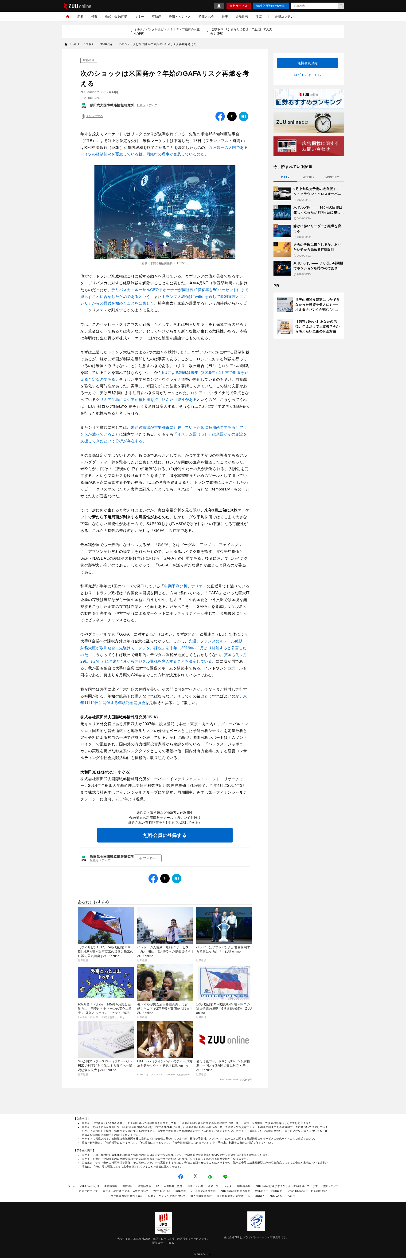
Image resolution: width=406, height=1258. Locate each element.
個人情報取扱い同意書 (230, 1196)
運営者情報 (111, 1186)
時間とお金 (207, 16)
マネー (139, 16)
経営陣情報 (145, 1186)
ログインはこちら (307, 75)
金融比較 (242, 16)
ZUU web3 (276, 1196)
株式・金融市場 (116, 16)
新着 (80, 16)
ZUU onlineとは (89, 1186)
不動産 (156, 16)
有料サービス (238, 6)
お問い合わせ (195, 1186)
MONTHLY (332, 177)
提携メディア (331, 1186)
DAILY (285, 177)
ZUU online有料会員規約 (235, 1191)
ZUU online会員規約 (203, 1191)
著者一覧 (213, 1186)
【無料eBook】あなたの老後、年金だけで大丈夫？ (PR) (241, 31)
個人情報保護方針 (201, 1196)
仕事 (225, 16)
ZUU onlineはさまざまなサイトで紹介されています (286, 1186)
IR (157, 1186)
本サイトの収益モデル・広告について (126, 1191)
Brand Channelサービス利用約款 (307, 1191)
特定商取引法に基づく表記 (127, 1196)
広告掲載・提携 (173, 1186)
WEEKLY (309, 177)
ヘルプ (291, 1196)
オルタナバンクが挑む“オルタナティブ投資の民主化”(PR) (167, 31)
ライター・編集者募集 (237, 1186)
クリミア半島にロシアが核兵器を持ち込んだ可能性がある (146, 400)
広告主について (88, 1191)
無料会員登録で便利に (271, 6)
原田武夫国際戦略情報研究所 (112, 105)
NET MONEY (256, 1196)
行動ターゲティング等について (167, 1196)
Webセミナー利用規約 (268, 1191)
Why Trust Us (162, 1191)
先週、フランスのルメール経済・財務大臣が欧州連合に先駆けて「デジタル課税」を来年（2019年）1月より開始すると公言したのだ (163, 648)
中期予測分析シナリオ (183, 586)
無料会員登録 (307, 63)
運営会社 (127, 1186)
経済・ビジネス (180, 16)
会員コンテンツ (286, 16)
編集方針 (181, 1191)
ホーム (71, 1186)
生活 (259, 16)
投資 (94, 16)
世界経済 (89, 60)
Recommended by (231, 1079)
